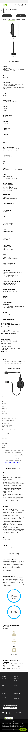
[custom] (3, 713)
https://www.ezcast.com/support (12, 462)
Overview (5, 19)
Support (18, 19)
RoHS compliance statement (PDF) (11, 668)
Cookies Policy (17, 726)
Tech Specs (12, 19)
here (21, 363)
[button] (25, 5)
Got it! (14, 729)
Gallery (23, 19)
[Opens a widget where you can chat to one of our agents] (23, 729)
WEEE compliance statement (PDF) (11, 666)
